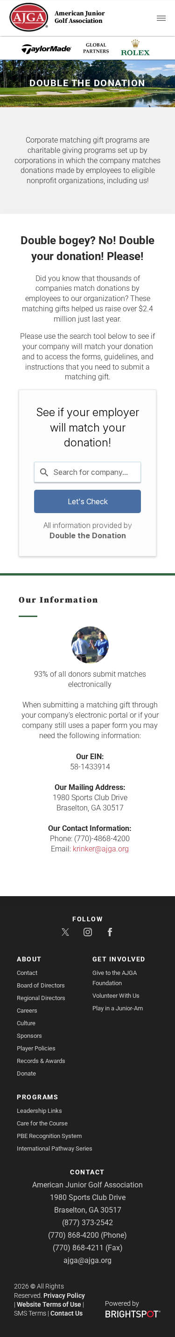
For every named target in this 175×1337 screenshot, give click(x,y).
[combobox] (87, 472)
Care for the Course (42, 1123)
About (29, 959)
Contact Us (66, 1313)
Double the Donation (87, 535)
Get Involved (119, 959)
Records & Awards (41, 1060)
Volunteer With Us (116, 995)
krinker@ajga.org (101, 848)
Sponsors (29, 1035)
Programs (37, 1097)
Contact (27, 972)
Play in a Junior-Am (117, 1008)
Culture (26, 1023)
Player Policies (36, 1048)
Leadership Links (39, 1110)
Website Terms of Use (49, 1304)
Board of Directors (41, 985)
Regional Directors (41, 997)
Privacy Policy (64, 1295)
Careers (27, 1010)
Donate (26, 1073)
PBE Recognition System (49, 1135)
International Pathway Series (54, 1148)
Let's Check (88, 501)
